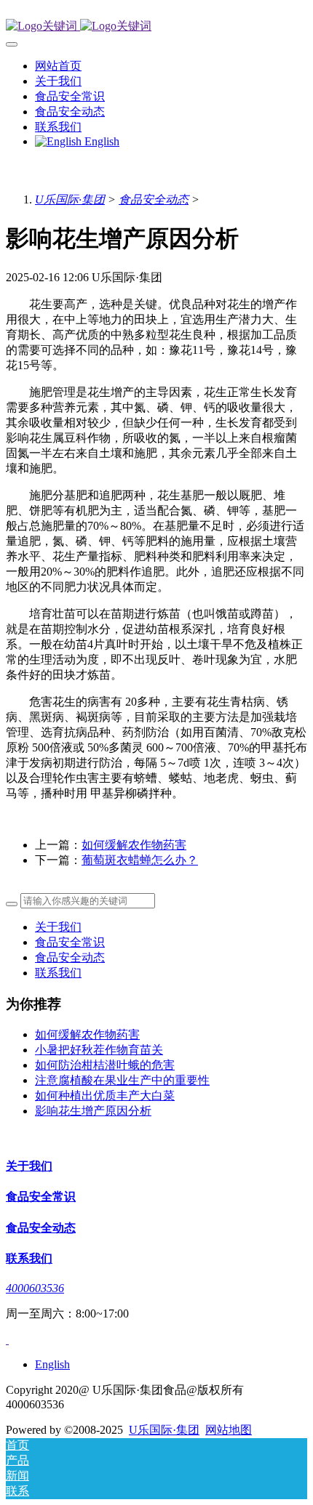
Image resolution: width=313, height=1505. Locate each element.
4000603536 (35, 1288)
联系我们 (58, 973)
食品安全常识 (70, 942)
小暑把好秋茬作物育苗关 (99, 1050)
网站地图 (228, 1430)
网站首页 (58, 66)
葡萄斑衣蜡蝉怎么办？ (140, 860)
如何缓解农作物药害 (134, 845)
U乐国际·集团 (70, 199)
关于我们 (58, 927)
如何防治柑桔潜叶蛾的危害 (105, 1065)
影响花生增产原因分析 (93, 1111)
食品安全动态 (154, 199)
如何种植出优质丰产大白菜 (105, 1095)
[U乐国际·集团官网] (156, 26)
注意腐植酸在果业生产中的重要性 (122, 1080)
